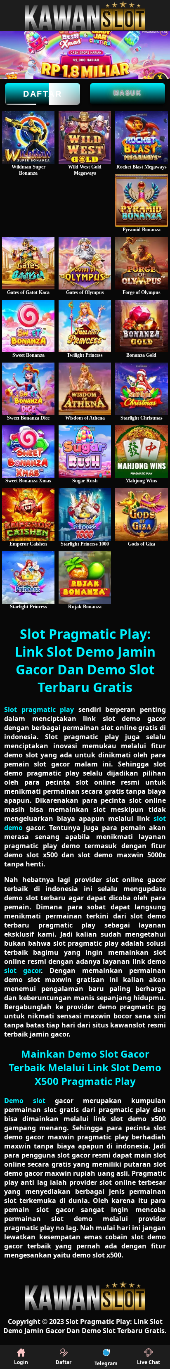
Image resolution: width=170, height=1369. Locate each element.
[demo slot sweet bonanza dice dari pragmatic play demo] (28, 389)
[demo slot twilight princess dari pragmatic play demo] (85, 326)
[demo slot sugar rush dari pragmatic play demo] (85, 451)
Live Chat (148, 1362)
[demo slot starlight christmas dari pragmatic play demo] (141, 389)
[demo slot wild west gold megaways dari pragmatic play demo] (85, 137)
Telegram (106, 1363)
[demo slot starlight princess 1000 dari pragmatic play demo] (85, 514)
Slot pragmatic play (39, 709)
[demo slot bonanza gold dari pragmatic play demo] (141, 326)
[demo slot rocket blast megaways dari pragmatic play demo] (141, 137)
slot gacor (22, 970)
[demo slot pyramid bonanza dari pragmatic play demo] (141, 200)
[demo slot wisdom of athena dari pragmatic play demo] (85, 389)
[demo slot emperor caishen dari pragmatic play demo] (28, 514)
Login (21, 1362)
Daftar (42, 93)
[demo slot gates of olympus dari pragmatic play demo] (85, 263)
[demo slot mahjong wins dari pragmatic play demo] (141, 451)
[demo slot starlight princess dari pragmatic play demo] (28, 577)
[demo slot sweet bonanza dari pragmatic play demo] (28, 326)
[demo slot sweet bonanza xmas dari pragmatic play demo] (28, 451)
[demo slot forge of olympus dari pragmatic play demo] (141, 263)
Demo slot (24, 1100)
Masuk (127, 92)
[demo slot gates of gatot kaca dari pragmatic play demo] (28, 263)
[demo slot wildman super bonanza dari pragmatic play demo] (28, 137)
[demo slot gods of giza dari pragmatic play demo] (141, 514)
